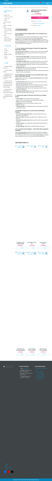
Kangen (5, 52)
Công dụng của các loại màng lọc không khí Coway (7, 96)
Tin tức (6, 469)
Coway (5, 48)
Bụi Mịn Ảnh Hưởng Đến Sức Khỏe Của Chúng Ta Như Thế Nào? (8, 91)
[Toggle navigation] (47, 3)
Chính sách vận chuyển (40, 375)
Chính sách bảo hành (40, 373)
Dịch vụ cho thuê (7, 40)
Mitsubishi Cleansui (8, 54)
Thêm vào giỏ (41, 17)
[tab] (21, 29)
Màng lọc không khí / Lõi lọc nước (16, 7)
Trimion (5, 56)
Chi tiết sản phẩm (21, 29)
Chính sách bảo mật (39, 371)
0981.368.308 (41, 23)
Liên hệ (6, 465)
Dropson (6, 57)
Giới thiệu (6, 464)
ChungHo (39, 25)
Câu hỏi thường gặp (8, 467)
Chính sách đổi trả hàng (40, 376)
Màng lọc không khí (8, 38)
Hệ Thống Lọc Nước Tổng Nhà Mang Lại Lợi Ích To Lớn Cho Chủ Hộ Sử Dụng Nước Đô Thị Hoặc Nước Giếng (7, 84)
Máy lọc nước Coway (9, 16)
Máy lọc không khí (7, 28)
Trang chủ (5, 7)
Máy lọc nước (6, 15)
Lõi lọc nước (26, 7)
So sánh (21, 247)
